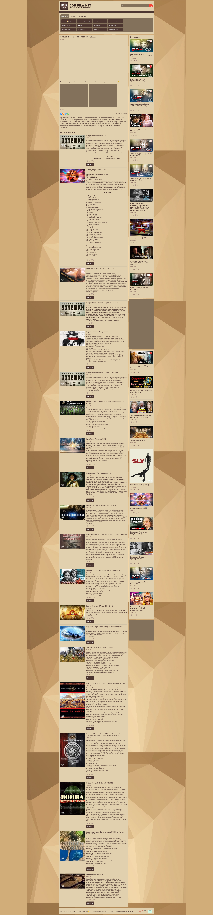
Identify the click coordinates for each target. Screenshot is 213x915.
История (112, 25)
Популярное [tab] (82, 16)
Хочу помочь (83, 911)
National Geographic (84, 21)
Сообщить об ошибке (121, 113)
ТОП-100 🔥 (66, 21)
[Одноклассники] (63, 114)
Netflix (80, 25)
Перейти (90, 164)
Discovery (81, 29)
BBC (96, 21)
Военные (97, 25)
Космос (96, 29)
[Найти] (151, 5)
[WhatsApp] (68, 114)
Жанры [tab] (73, 16)
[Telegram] (66, 114)
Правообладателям (99, 911)
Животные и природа (115, 21)
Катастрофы (66, 25)
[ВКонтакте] (61, 114)
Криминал (66, 29)
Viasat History (113, 29)
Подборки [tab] (64, 16)
